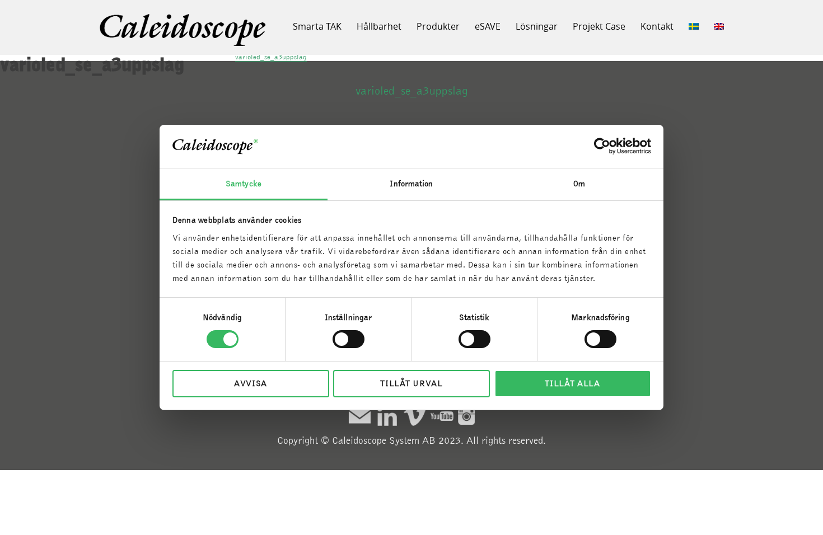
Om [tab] (579, 184)
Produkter (438, 26)
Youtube (442, 416)
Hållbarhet (379, 26)
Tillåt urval (411, 383)
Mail (359, 416)
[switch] (348, 339)
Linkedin (387, 416)
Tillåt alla (572, 383)
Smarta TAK (317, 26)
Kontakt (657, 26)
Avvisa (250, 383)
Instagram (466, 416)
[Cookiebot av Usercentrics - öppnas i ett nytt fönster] (602, 146)
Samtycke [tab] (243, 184)
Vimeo (414, 416)
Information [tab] (411, 184)
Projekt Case (599, 26)
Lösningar (537, 26)
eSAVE (488, 26)
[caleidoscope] (184, 31)
